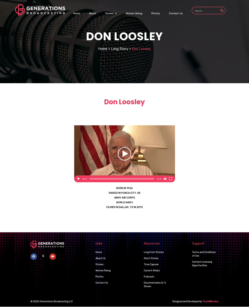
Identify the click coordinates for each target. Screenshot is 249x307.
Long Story (119, 49)
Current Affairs (152, 270)
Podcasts (149, 276)
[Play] (78, 178)
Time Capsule (151, 264)
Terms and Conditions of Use (204, 254)
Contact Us (176, 13)
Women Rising (134, 13)
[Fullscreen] (170, 178)
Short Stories (151, 258)
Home (76, 13)
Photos (155, 13)
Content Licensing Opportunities (202, 263)
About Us (101, 258)
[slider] (122, 179)
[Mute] (165, 178)
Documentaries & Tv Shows (155, 284)
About (92, 13)
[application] (124, 153)
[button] (124, 154)
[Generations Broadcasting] (40, 9)
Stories (109, 13)
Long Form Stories (154, 252)
